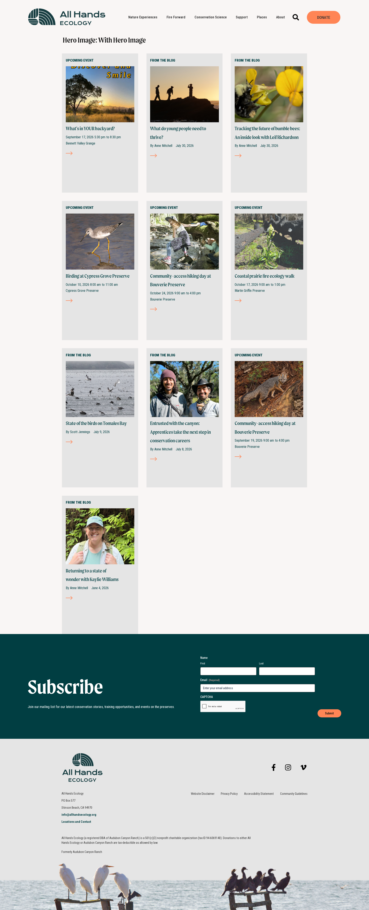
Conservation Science (211, 17)
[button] (295, 17)
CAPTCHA (206, 697)
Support (242, 17)
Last (261, 663)
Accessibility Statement (259, 794)
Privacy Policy (229, 794)
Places (262, 17)
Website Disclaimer (202, 794)
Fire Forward (176, 17)
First (202, 663)
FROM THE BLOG (162, 60)
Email (210, 680)
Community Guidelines (294, 794)
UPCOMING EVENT (80, 60)
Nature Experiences (142, 17)
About (280, 17)
